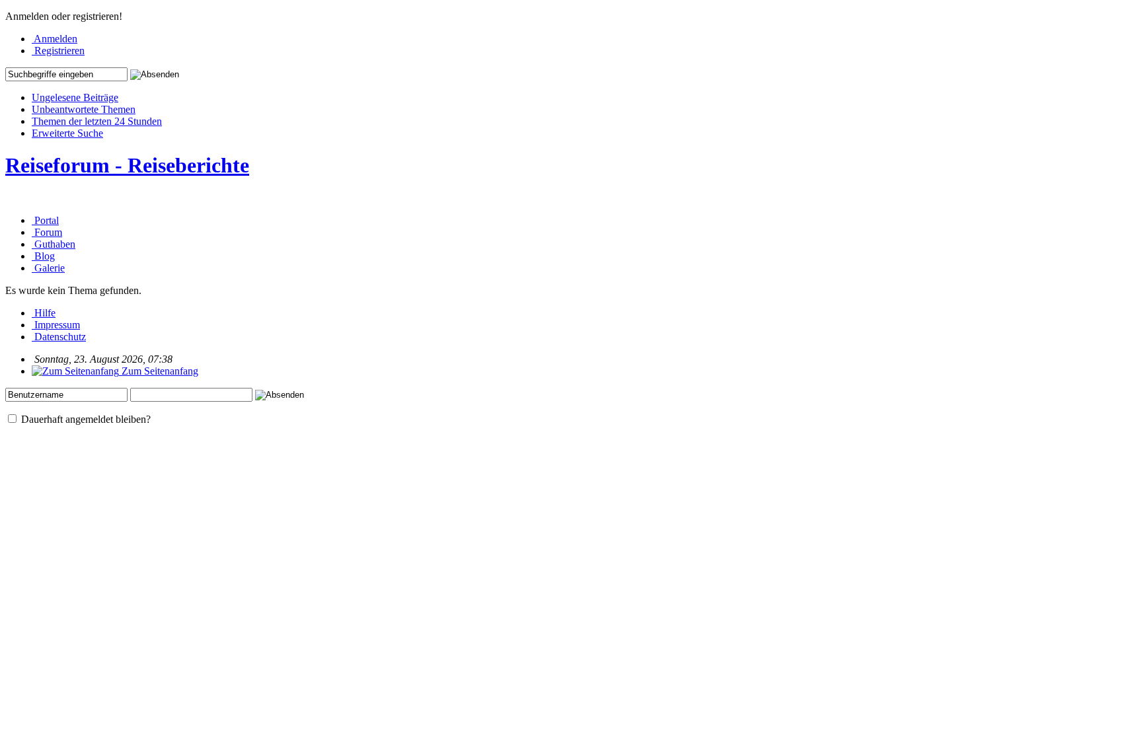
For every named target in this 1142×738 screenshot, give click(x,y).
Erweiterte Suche (67, 133)
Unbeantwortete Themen (83, 109)
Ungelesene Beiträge (75, 97)
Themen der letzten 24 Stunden (97, 121)
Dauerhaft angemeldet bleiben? (85, 419)
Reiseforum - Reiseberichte (127, 165)
